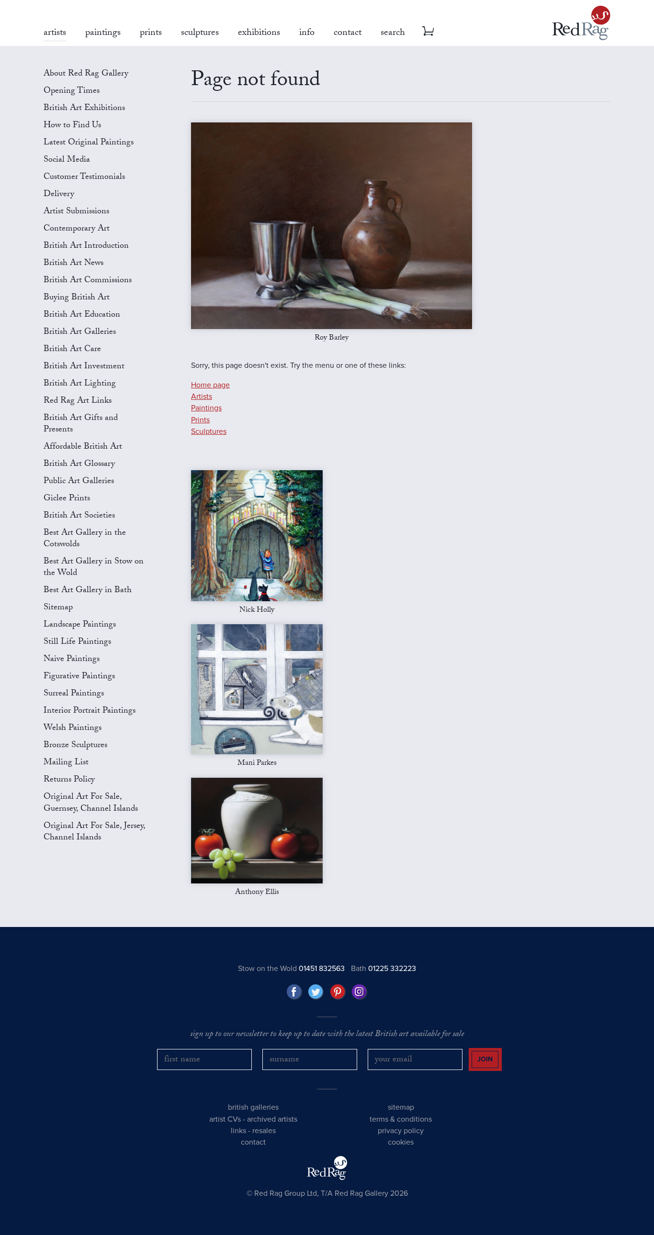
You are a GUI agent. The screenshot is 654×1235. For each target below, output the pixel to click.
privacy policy (401, 1131)
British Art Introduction (86, 246)
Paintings (206, 408)
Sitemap (58, 608)
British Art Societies (79, 516)
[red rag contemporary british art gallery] (581, 23)
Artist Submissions (76, 212)
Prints (200, 420)
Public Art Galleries (79, 481)
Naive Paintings (72, 659)
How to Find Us (72, 126)
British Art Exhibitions (84, 108)
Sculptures (208, 431)
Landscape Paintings (80, 625)
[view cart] (428, 31)
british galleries (253, 1107)
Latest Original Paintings (89, 143)
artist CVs (225, 1119)
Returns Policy (69, 780)
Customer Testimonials (84, 177)
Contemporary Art (77, 229)
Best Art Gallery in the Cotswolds (85, 539)
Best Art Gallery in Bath (88, 591)
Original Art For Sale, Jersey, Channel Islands (94, 832)
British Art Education (82, 315)
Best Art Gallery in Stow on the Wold (94, 568)
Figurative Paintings (79, 677)
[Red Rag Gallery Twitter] (316, 992)
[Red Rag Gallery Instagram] (359, 992)
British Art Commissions (88, 281)
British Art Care (72, 349)
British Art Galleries (80, 332)
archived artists (272, 1119)
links (238, 1131)
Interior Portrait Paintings (89, 711)
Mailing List (66, 763)
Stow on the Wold (291, 968)
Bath (383, 968)
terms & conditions (401, 1119)
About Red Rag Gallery (86, 74)
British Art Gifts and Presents (81, 424)
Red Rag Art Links (78, 401)
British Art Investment (84, 367)
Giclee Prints (67, 499)
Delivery (59, 194)
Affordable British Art (83, 447)
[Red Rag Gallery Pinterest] (338, 992)
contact (253, 1142)
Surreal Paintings (74, 694)
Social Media (67, 160)
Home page (210, 385)
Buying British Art (77, 298)
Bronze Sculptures (75, 746)
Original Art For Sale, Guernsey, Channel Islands (91, 803)
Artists (201, 396)
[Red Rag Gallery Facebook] (294, 992)
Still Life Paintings (77, 642)
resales (264, 1131)
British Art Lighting (80, 384)
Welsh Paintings (72, 728)
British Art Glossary (79, 464)
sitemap (401, 1107)
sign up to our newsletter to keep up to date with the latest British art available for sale (327, 1035)
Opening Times (72, 91)
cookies (401, 1142)
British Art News (73, 263)
